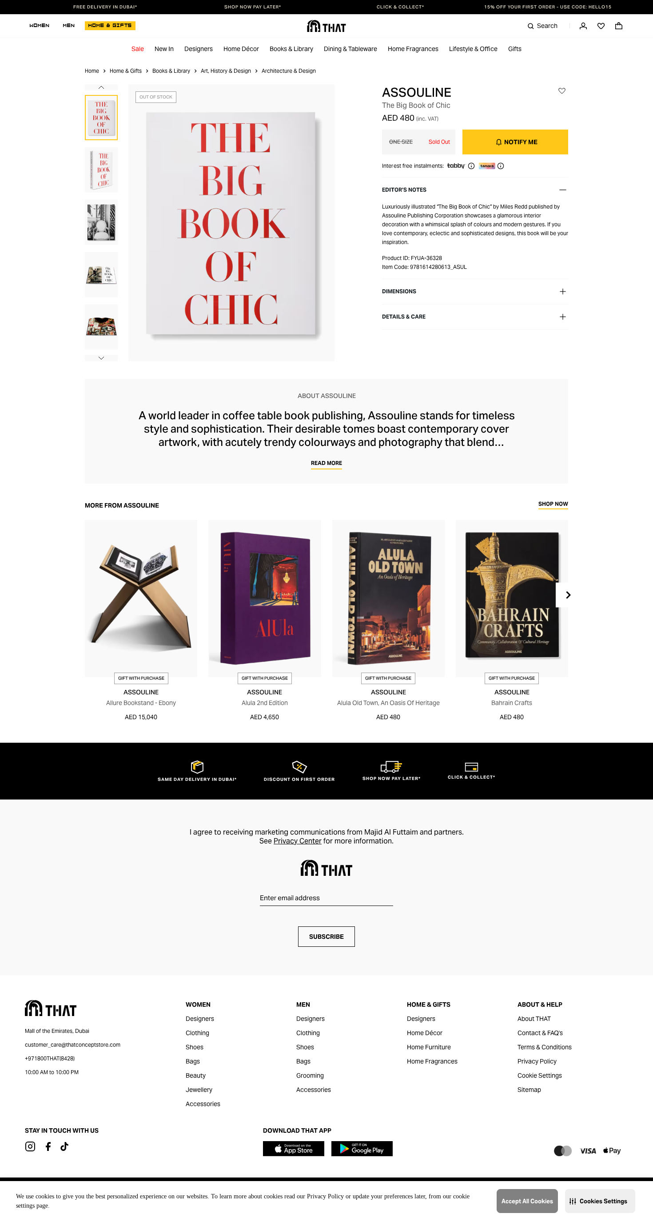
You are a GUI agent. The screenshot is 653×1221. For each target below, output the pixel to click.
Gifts (515, 49)
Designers (198, 49)
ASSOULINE (416, 92)
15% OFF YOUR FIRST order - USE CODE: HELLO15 (548, 7)
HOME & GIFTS (110, 26)
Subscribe (326, 937)
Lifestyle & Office (473, 49)
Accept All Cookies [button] (527, 1201)
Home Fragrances (413, 49)
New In (164, 49)
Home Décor (241, 49)
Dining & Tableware (350, 49)
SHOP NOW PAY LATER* (252, 7)
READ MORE (326, 463)
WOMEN (40, 26)
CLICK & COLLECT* (400, 7)
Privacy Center (298, 841)
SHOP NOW (553, 504)
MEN (69, 26)
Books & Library (291, 49)
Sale (137, 49)
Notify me (521, 142)
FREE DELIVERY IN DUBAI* (105, 7)
